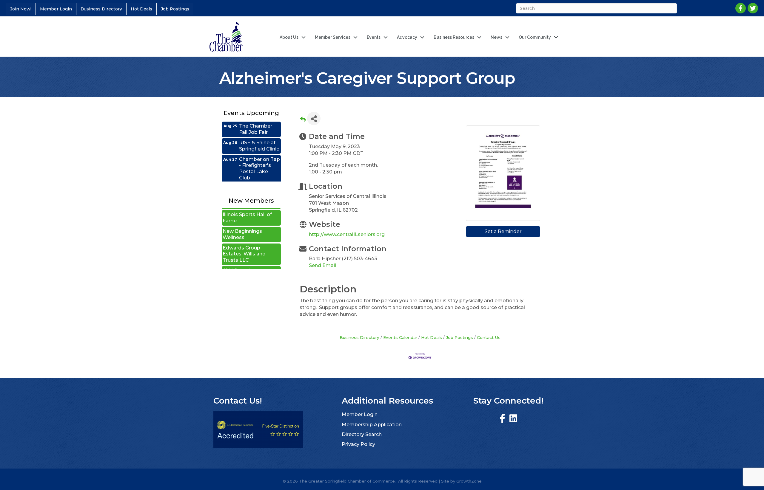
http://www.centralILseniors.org (347, 234)
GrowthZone (469, 481)
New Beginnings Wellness (242, 224)
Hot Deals (141, 9)
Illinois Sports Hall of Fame (247, 208)
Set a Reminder (503, 231)
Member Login (56, 9)
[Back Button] (303, 120)
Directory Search (362, 434)
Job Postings (175, 9)
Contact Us (488, 337)
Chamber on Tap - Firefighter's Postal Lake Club (259, 158)
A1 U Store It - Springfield (239, 264)
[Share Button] (314, 118)
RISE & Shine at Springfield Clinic (259, 136)
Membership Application (372, 424)
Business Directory (101, 9)
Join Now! (20, 9)
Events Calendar (400, 337)
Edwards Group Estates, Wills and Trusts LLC (244, 244)
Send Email (322, 265)
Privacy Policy (358, 444)
